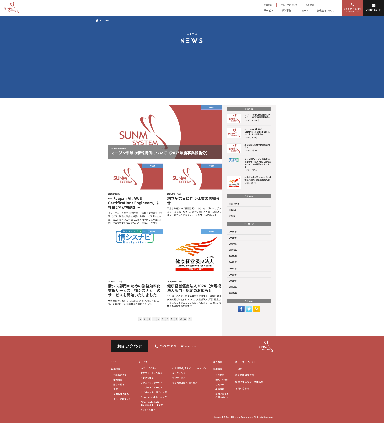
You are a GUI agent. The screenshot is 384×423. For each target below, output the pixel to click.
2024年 (233, 244)
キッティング (178, 372)
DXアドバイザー (149, 368)
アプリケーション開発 (152, 372)
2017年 (233, 287)
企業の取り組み (121, 394)
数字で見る (118, 384)
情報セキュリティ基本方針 (249, 381)
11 (185, 318)
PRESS (232, 209)
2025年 (233, 237)
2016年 (233, 293)
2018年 (233, 280)
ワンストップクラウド (152, 382)
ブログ (238, 368)
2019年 (233, 274)
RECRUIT (234, 203)
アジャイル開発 (148, 409)
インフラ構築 (147, 377)
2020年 (233, 268)
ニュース (304, 10)
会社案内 (219, 374)
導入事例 (286, 10)
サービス (268, 10)
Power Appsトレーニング (154, 397)
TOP (113, 362)
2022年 (233, 256)
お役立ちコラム (325, 10)
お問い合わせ (129, 346)
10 (181, 318)
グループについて (289, 4)
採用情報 (310, 4)
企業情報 (268, 4)
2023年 (233, 250)
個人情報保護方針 (244, 375)
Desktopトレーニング (152, 403)
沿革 (115, 389)
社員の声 (219, 384)
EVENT (233, 216)
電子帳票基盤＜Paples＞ (184, 382)
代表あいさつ (120, 374)
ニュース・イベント (245, 362)
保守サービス (179, 377)
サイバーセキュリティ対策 (154, 392)
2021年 (233, 262)
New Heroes (222, 379)
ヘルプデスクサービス (152, 387)
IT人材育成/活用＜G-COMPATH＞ (189, 368)
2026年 (233, 231)
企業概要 (117, 379)
